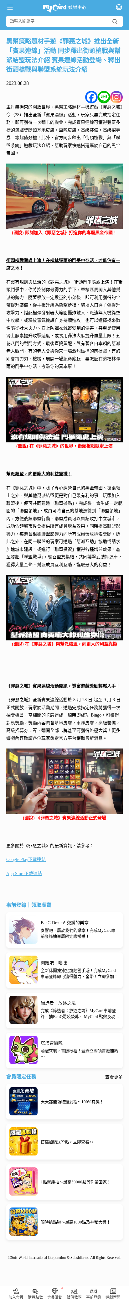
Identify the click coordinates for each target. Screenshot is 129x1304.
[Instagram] (116, 97)
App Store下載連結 (24, 873)
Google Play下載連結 (26, 859)
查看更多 (114, 1077)
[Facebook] (91, 97)
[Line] (104, 97)
